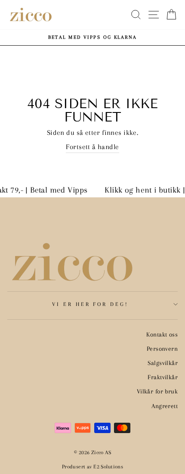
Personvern (162, 348)
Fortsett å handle (92, 147)
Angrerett (164, 405)
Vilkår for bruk (157, 391)
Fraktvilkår (163, 377)
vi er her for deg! (90, 304)
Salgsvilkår (163, 362)
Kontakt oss (162, 334)
